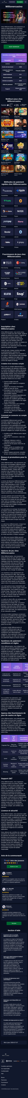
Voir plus (14, 923)
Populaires (3, 105)
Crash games (17, 105)
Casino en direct (11, 105)
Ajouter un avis (14, 866)
